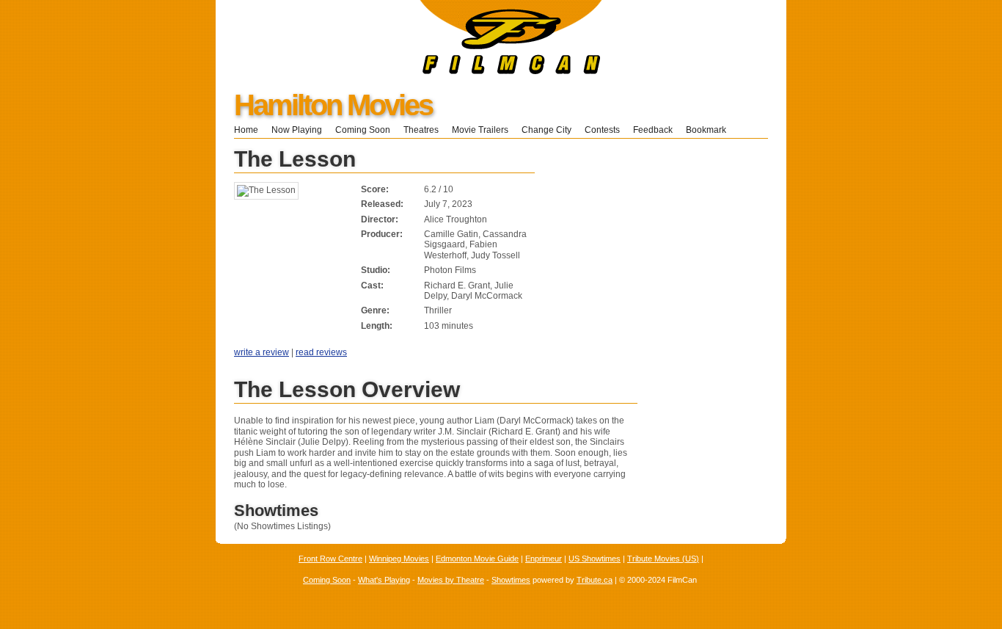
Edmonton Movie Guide (477, 558)
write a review (261, 352)
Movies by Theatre (450, 579)
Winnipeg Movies (399, 558)
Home (246, 130)
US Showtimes (594, 558)
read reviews (321, 352)
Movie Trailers (480, 130)
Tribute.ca (594, 579)
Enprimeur (543, 558)
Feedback (653, 130)
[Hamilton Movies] (409, 71)
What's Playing (384, 579)
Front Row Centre (330, 558)
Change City (546, 130)
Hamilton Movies (333, 105)
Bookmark (710, 130)
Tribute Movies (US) (663, 558)
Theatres (421, 130)
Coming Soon (362, 130)
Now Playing (296, 130)
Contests (602, 130)
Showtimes (510, 579)
